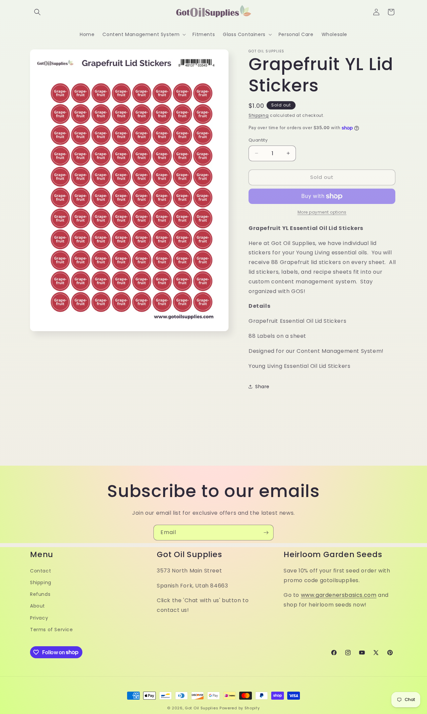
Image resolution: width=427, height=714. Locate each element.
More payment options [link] (322, 212)
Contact (40, 570)
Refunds (40, 594)
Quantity (258, 140)
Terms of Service (51, 629)
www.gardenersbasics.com (339, 595)
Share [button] (262, 386)
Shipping (259, 115)
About (37, 606)
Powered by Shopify (240, 708)
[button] (37, 12)
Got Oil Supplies (201, 708)
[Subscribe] (266, 532)
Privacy (39, 617)
